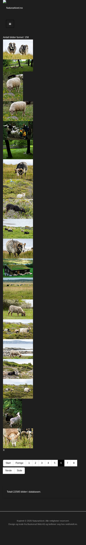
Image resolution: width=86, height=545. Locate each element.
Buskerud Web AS (36, 524)
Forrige (19, 463)
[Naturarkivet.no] (14, 8)
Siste (19, 470)
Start (8, 463)
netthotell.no (71, 524)
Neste (8, 470)
